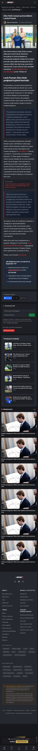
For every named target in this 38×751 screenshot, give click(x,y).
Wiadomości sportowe (7, 7)
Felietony (4, 648)
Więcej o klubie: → (12, 9)
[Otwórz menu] (2, 2)
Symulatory (5, 642)
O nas (6, 722)
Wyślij (31, 319)
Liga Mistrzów (22, 660)
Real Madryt (17, 687)
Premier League (16, 657)
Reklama (18, 724)
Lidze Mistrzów (23, 156)
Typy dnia (22, 629)
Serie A (32, 657)
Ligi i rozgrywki (24, 614)
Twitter (16, 302)
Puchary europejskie (8, 666)
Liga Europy (6, 663)
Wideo (4, 621)
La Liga (25, 657)
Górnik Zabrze (7, 681)
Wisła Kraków (6, 678)
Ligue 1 (13, 660)
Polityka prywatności (21, 722)
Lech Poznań (27, 678)
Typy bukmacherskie (26, 632)
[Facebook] (18, 590)
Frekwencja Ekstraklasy (9, 639)
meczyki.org (22, 259)
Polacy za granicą (7, 624)
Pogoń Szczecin (18, 681)
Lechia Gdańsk (7, 687)
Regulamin (12, 722)
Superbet (22, 641)
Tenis (3, 608)
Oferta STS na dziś (25, 635)
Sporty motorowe (7, 614)
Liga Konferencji (16, 663)
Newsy (18, 7)
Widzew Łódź (28, 681)
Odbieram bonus (21, 741)
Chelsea (25, 687)
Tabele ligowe (24, 605)
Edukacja (4, 645)
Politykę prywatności (12, 333)
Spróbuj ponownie (9, 341)
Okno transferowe (7, 627)
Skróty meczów (6, 636)
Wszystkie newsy (7, 602)
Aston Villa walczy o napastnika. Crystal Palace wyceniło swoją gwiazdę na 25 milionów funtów (17, 190)
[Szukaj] (34, 2)
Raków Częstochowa (8, 684)
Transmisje (5, 630)
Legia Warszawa (17, 678)
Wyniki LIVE (23, 602)
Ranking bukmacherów (26, 623)
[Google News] (22, 590)
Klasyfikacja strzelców (26, 608)
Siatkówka (5, 611)
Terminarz (22, 611)
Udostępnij (8, 302)
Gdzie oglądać (6, 633)
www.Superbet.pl (14, 275)
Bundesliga (6, 660)
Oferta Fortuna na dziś (26, 638)
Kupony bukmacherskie (26, 626)
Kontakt (30, 722)
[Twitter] (14, 590)
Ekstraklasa (6, 657)
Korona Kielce (29, 684)
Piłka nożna (25, 7)
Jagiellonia (20, 684)
